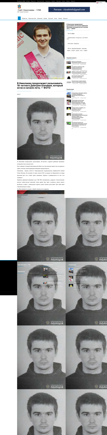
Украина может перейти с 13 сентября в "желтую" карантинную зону (78, 109)
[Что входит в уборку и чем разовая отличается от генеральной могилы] (69, 67)
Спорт (63, 1)
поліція (73, 50)
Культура (58, 1)
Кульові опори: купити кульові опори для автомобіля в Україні (79, 81)
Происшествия (40, 1)
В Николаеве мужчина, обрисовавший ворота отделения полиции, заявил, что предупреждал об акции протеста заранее (79, 116)
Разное (68, 1)
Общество (33, 1)
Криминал (47, 1)
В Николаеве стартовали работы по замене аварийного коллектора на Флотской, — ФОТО (79, 94)
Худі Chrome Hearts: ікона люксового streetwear (78, 76)
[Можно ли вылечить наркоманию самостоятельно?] (69, 62)
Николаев (84, 48)
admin (72, 33)
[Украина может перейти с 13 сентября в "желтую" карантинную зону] (69, 108)
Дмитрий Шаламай (76, 48)
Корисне (73, 1)
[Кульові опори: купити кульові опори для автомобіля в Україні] (69, 82)
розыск (77, 50)
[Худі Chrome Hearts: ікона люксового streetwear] (69, 77)
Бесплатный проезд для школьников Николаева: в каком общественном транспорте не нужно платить (79, 124)
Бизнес (53, 1)
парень (68, 50)
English (100, 2)
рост (81, 50)
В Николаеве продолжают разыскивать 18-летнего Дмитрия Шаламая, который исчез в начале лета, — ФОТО (79, 102)
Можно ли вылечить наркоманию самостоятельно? (79, 62)
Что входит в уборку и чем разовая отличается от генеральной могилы (78, 67)
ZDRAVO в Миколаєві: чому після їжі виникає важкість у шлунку (79, 72)
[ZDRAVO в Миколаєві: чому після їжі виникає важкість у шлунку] (69, 72)
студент (85, 50)
